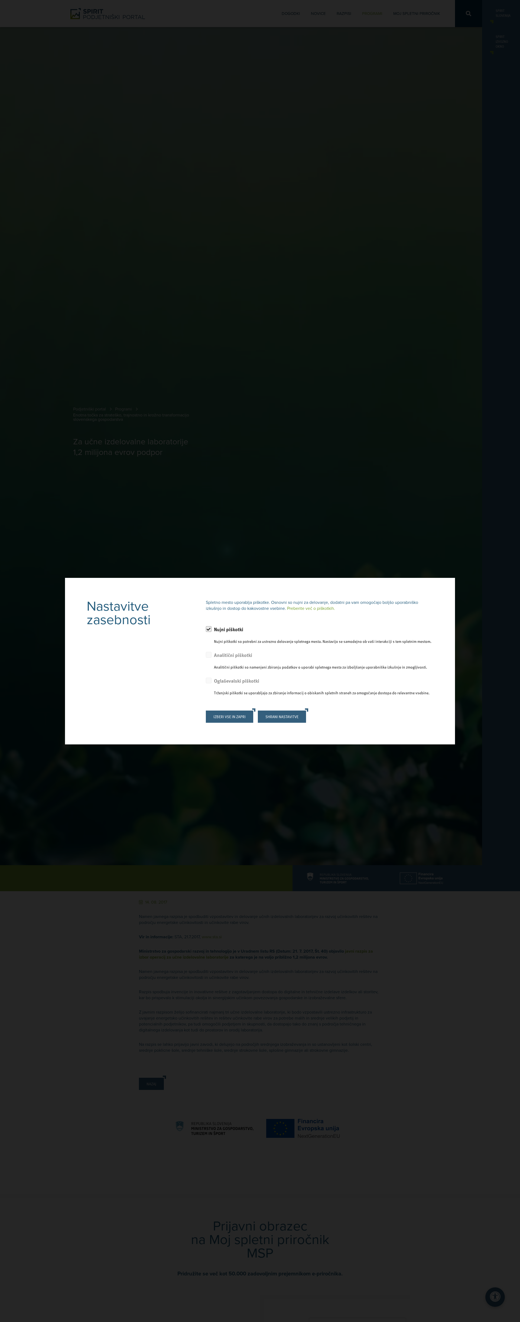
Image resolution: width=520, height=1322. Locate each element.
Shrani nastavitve (281, 716)
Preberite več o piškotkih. (311, 608)
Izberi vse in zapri (229, 716)
